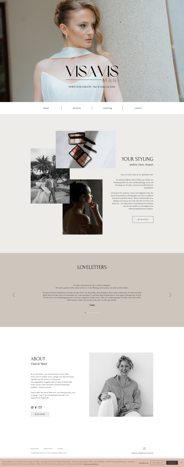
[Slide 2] (87, 312)
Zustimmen (172, 462)
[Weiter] (170, 295)
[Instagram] (32, 407)
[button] (99, 232)
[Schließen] (180, 462)
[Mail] (40, 407)
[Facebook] (35, 407)
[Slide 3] (89, 312)
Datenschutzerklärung (91, 464)
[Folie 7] (98, 312)
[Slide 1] (85, 312)
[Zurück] (14, 295)
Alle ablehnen (158, 462)
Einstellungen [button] (143, 462)
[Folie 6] (96, 312)
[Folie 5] (94, 312)
